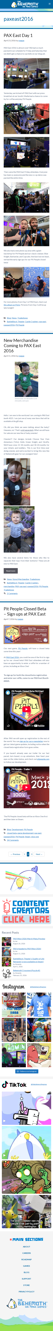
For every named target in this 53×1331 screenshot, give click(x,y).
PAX (17, 586)
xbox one (35, 836)
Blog (9, 318)
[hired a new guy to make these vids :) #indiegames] (39, 1055)
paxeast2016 (9, 325)
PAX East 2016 (12, 657)
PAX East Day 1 (18, 35)
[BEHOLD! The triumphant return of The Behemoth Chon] (14, 1030)
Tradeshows (22, 318)
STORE (26, 1285)
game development (26, 833)
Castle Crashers (31, 321)
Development (17, 829)
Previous (15, 854)
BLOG (26, 1272)
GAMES (26, 1266)
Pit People (20, 325)
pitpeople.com (43, 759)
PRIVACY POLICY (26, 1291)
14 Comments (13, 840)
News (14, 318)
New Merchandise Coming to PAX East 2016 (22, 345)
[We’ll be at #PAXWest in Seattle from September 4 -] (39, 1030)
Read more (10, 571)
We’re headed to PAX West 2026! (27, 948)
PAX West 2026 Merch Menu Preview (29, 938)
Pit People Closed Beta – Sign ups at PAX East (25, 611)
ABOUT (26, 1246)
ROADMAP (26, 1259)
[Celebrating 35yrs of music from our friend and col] (14, 1055)
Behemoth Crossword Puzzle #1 (26, 970)
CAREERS (26, 1253)
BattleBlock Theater (15, 321)
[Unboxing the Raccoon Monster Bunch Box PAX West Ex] (14, 1005)
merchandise (9, 586)
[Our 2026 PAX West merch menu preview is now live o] (39, 1005)
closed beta (12, 833)
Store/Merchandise (21, 579)
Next (39, 854)
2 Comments (12, 593)
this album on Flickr (12, 305)
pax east (42, 321)
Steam (27, 836)
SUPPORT (26, 1279)
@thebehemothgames (38, 987)
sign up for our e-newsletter (31, 741)
